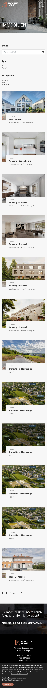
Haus (3, 82)
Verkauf (4, 68)
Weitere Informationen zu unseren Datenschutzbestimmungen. (14, 679)
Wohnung (5, 80)
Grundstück (5, 84)
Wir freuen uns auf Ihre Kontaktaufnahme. (23, 623)
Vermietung (5, 66)
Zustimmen (7, 684)
